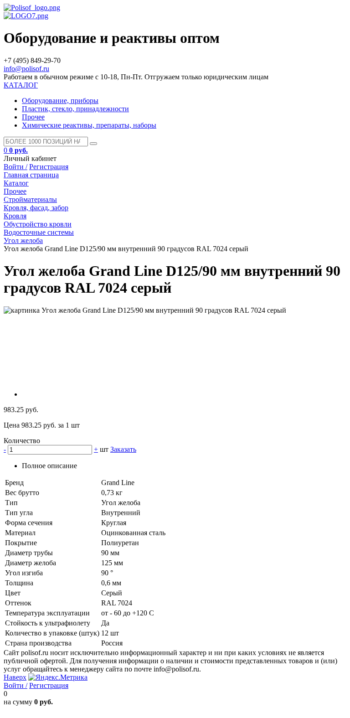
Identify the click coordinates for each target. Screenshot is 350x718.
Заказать (123, 449)
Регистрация (48, 166)
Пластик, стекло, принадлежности (75, 109)
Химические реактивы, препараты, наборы (89, 125)
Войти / (15, 166)
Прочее (33, 117)
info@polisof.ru (26, 68)
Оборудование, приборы (60, 100)
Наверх (15, 677)
